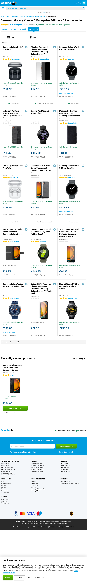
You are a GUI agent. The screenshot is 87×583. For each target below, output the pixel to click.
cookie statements (9, 573)
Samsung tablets (65, 465)
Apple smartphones (36, 463)
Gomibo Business (65, 481)
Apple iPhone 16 (5, 465)
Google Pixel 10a (6, 471)
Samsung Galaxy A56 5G (8, 469)
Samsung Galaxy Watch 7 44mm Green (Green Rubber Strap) (41, 231)
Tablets (63, 461)
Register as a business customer (69, 483)
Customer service (38, 479)
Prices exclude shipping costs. (63, 521)
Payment (33, 481)
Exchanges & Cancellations (38, 489)
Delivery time (34, 485)
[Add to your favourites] (26, 47)
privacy (76, 571)
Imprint (33, 527)
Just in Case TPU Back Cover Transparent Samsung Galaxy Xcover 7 (41, 169)
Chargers (3, 485)
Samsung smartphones (37, 465)
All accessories (52, 16)
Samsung (15, 16)
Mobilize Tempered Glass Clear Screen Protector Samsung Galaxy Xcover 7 (39, 50)
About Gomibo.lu (18, 527)
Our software (4, 501)
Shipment (33, 487)
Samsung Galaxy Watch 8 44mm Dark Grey (69, 166)
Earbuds (3, 487)
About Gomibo (5, 499)
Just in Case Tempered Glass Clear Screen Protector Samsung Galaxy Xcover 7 (69, 232)
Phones (34, 461)
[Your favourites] (80, 3)
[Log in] (75, 3)
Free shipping (12, 96)
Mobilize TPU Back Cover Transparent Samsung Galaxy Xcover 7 (13, 114)
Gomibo (4, 497)
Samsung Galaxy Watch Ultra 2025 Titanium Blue (13, 285)
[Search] (83, 8)
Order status (34, 483)
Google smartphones (37, 471)
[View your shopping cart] (84, 3)
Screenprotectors (6, 483)
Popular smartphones (10, 461)
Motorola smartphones (37, 469)
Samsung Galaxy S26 (7, 467)
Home (2, 16)
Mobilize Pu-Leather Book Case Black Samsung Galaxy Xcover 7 (69, 114)
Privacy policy (5, 503)
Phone (8, 16)
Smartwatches (5, 491)
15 (18, 342)
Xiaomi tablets (64, 467)
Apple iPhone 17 (5, 463)
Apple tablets (64, 463)
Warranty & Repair (36, 491)
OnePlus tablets (64, 471)
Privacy (27, 527)
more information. (62, 523)
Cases (2, 481)
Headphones (4, 489)
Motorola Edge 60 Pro (7, 473)
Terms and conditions (55, 527)
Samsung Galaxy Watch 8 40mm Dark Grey (69, 48)
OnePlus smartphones (37, 467)
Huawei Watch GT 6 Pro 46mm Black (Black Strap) (69, 286)
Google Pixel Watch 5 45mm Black (40, 112)
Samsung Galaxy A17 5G (8, 475)
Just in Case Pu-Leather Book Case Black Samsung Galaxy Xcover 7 (13, 232)
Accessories (6, 479)
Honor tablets (64, 469)
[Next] (84, 342)
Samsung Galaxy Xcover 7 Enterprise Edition (32, 16)
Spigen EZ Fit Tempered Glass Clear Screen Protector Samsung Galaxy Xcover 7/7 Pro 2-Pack (41, 288)
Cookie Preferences (42, 527)
